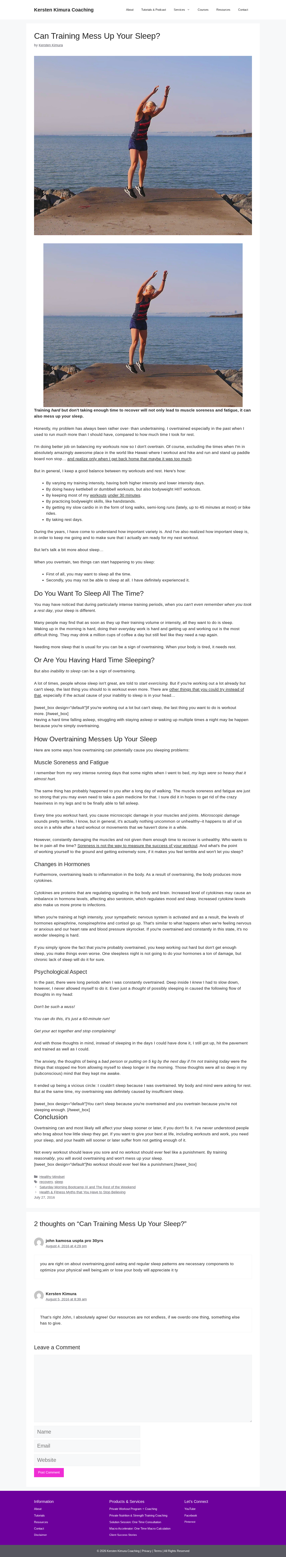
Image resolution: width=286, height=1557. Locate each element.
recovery (46, 1182)
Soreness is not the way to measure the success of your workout (137, 845)
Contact (243, 9)
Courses (203, 9)
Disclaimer (40, 1534)
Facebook (190, 1515)
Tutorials (39, 1515)
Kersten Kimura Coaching (64, 9)
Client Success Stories (123, 1534)
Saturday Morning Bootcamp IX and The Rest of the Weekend (87, 1187)
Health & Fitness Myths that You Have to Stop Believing (82, 1192)
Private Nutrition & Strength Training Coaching (138, 1515)
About (129, 9)
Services (179, 9)
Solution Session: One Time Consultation (135, 1522)
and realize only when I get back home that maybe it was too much (129, 459)
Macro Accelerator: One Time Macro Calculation (139, 1528)
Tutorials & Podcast (153, 9)
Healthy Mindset (52, 1177)
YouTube (190, 1508)
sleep (59, 1182)
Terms (158, 1551)
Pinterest (189, 1521)
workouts (98, 495)
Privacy (147, 1551)
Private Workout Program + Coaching (133, 1508)
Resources (223, 9)
